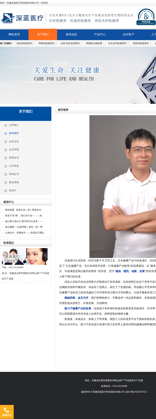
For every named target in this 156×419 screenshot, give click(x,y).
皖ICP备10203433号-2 (136, 391)
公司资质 (14, 165)
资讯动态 (71, 34)
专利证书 (14, 174)
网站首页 (14, 34)
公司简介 (14, 125)
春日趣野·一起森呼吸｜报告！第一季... (24, 227)
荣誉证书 (14, 157)
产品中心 (100, 34)
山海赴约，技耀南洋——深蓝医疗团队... (25, 232)
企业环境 (14, 149)
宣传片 (12, 190)
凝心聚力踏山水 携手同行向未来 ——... (25, 221)
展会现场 (14, 182)
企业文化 (14, 141)
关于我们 (43, 34)
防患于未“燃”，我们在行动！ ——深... (24, 215)
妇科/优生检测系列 (70, 43)
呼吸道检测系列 (47, 43)
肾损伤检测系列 (141, 43)
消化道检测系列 (24, 43)
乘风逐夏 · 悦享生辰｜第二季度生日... (24, 210)
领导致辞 (14, 133)
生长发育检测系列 (117, 43)
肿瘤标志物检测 (94, 43)
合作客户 (128, 34)
